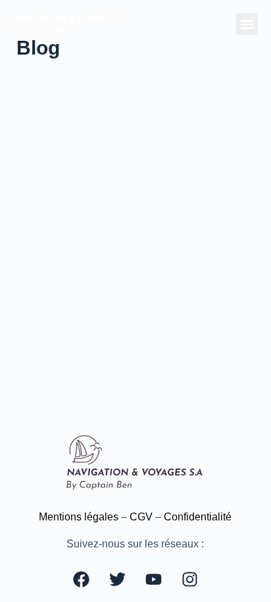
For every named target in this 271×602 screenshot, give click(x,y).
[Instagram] (189, 579)
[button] (247, 24)
